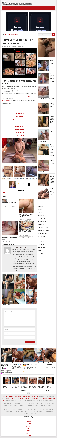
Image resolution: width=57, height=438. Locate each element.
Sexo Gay (28, 420)
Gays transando (50, 409)
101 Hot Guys (41, 244)
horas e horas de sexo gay (19, 110)
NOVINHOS (7, 409)
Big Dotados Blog (42, 221)
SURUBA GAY (41, 409)
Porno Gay (28, 425)
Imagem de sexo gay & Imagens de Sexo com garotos (25, 232)
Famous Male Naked (42, 233)
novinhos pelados (6, 100)
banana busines (20, 132)
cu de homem (30, 96)
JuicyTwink (40, 253)
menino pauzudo (19, 126)
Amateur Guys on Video (43, 230)
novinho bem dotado (19, 116)
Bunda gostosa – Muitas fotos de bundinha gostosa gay (26, 215)
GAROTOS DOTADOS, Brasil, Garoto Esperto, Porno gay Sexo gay (20, 396)
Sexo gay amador (38, 411)
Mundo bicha (28, 411)
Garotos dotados (7, 46)
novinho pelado (20, 107)
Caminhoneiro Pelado (43, 227)
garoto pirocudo (19, 113)
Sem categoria (49, 411)
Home (5, 34)
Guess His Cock (41, 236)
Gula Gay (40, 209)
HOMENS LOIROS (10, 411)
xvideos (28, 430)
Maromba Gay (41, 215)
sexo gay (4, 96)
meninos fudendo (19, 129)
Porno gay (28, 421)
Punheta (13, 409)
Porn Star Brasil (41, 218)
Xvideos (28, 428)
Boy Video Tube (41, 247)
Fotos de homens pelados (14, 34)
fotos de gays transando (19, 119)
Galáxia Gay (40, 206)
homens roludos (19, 123)
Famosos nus (19, 411)
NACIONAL (20, 409)
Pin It (4, 192)
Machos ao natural (30, 409)
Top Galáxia (40, 212)
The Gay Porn (41, 241)
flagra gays (34, 413)
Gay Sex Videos (41, 224)
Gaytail (39, 250)
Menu (4, 8)
